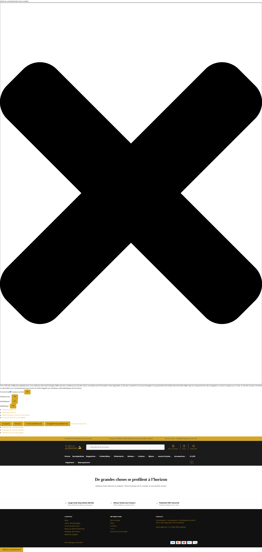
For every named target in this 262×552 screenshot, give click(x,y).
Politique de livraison (72, 531)
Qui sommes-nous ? (72, 526)
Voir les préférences (34, 424)
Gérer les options (9, 410)
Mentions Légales (71, 534)
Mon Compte (173, 449)
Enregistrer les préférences (57, 424)
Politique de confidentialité (12, 427)
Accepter (6, 424)
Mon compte (115, 520)
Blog (66, 520)
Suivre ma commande (118, 531)
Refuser (18, 424)
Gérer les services (9, 412)
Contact (113, 526)
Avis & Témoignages (72, 523)
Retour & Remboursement (75, 529)
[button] (131, 193)
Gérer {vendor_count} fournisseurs (16, 415)
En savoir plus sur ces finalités (14, 417)
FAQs (184, 449)
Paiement (193, 449)
